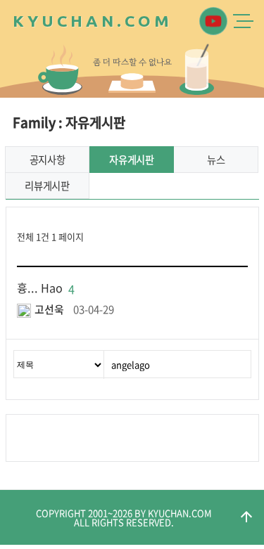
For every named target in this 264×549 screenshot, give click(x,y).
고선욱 (49, 309)
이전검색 (114, 438)
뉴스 (216, 159)
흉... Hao (46, 287)
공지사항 (47, 159)
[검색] (236, 364)
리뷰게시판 (47, 185)
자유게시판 (131, 159)
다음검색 (142, 438)
